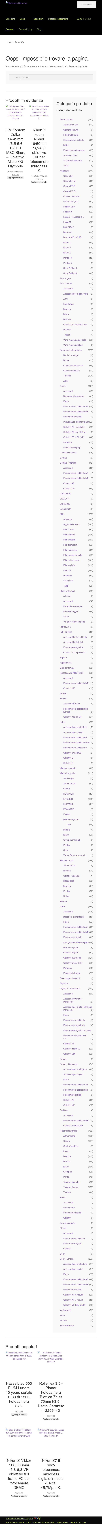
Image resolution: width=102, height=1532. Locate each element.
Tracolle (67, 375)
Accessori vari (66, 119)
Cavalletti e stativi (68, 452)
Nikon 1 (67, 242)
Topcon (66, 334)
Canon (63, 385)
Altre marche (66, 283)
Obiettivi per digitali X (70, 978)
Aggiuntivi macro (71, 524)
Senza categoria (67, 1222)
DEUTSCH (65, 493)
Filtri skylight (69, 565)
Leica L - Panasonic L (73, 216)
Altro (65, 298)
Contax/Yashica (70, 1146)
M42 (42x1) (68, 227)
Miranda (67, 319)
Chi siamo (10, 18)
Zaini (65, 380)
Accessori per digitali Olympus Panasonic (77, 1008)
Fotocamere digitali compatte (77, 1030)
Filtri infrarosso (70, 549)
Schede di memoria (72, 160)
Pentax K (67, 257)
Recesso (10, 29)
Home (10, 42)
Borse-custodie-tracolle (71, 350)
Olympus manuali (71, 839)
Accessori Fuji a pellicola (75, 637)
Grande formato (67, 667)
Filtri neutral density (72, 554)
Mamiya (67, 309)
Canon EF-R (69, 186)
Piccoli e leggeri (70, 611)
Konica (63, 698)
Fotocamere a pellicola (74, 1020)
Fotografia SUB (70, 134)
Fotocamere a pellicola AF (75, 406)
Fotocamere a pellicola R (75, 747)
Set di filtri (68, 580)
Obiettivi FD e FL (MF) (73, 437)
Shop (22, 18)
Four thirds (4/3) (70, 201)
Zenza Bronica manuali (74, 855)
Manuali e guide (67, 773)
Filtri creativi (69, 539)
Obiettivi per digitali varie (75, 324)
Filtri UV (67, 570)
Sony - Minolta (66, 1258)
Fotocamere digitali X (73, 647)
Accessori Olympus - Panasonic (73, 1000)
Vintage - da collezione (74, 621)
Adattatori (64, 170)
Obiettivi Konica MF (72, 716)
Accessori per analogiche (75, 727)
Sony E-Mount (70, 273)
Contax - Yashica (71, 196)
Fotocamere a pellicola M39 (76, 742)
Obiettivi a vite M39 (72, 752)
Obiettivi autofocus (72, 957)
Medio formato (66, 860)
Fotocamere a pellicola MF (75, 411)
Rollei (66, 896)
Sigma (63, 1227)
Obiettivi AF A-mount (73, 1294)
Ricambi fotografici (68, 1130)
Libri (69, 824)
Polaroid (67, 329)
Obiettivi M (68, 757)
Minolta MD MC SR (72, 237)
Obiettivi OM (69, 1053)
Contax (63, 457)
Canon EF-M (69, 180)
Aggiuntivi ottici (70, 124)
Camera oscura (70, 129)
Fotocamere (69, 1207)
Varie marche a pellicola (74, 339)
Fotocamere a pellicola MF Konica (75, 710)
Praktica (64, 1110)
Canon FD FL (69, 191)
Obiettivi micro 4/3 (71, 1048)
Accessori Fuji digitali (73, 642)
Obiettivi (67, 1217)
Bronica (67, 870)
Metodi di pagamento (58, 18)
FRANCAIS (65, 626)
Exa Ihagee (68, 303)
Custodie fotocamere (73, 365)
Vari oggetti (65, 1310)
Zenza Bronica (67, 1325)
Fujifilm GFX (69, 206)
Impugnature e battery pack (76, 421)
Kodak (63, 693)
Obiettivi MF (69, 488)
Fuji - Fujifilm (66, 631)
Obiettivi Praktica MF (73, 1125)
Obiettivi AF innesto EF (74, 426)
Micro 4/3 (67, 232)
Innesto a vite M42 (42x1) (72, 672)
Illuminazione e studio (73, 139)
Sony (65, 850)
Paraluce (67, 442)
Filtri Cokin (68, 529)
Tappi (66, 585)
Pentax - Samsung (68, 1064)
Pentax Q (67, 262)
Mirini (66, 145)
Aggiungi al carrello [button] (15, 177)
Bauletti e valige (70, 355)
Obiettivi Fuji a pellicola (74, 652)
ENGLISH (64, 498)
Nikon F (67, 247)
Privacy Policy (25, 29)
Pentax (66, 845)
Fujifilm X (67, 211)
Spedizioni (38, 18)
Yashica (67, 1192)
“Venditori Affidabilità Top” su (19, 1518)
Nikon (66, 834)
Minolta (66, 829)
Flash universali (67, 590)
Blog (39, 29)
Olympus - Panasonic (70, 988)
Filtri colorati (69, 534)
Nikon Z (67, 252)
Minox (66, 314)
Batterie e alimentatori (73, 396)
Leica (62, 722)
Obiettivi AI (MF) (70, 952)
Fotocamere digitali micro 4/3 (75, 1037)
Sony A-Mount (70, 267)
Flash (66, 401)
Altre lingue (65, 278)
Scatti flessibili (70, 155)
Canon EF (68, 175)
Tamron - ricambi (71, 1181)
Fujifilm (63, 657)
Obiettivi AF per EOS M (74, 431)
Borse (66, 360)
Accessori (68, 288)
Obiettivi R (68, 762)
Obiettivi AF (68, 483)
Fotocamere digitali (72, 416)
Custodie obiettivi (71, 370)
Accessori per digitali (73, 732)
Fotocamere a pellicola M (75, 737)
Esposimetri (65, 508)
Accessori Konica (71, 703)
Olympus (64, 983)
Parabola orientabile (72, 606)
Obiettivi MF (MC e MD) (74, 1304)
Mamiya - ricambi (68, 768)
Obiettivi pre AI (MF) (72, 962)
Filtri (62, 514)
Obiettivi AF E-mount (73, 1299)
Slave (66, 616)
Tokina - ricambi (70, 1187)
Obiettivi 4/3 (69, 1043)
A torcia (67, 595)
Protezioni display (71, 447)
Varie (65, 165)
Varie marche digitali (73, 344)
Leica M (67, 221)
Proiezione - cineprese (74, 150)
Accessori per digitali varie (75, 293)
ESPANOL (65, 503)
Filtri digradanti (70, 544)
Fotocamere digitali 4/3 (74, 1025)
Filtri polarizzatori (71, 560)
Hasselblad (68, 880)
